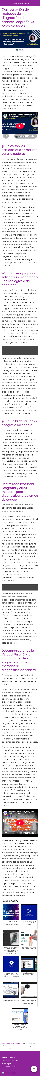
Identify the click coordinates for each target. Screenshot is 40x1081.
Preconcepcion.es (20, 2)
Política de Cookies (9, 1067)
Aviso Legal (6, 1064)
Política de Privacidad (10, 1061)
